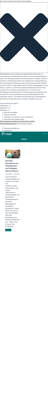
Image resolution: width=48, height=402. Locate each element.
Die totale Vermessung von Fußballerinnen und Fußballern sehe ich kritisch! (11, 166)
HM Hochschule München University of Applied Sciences (22, 99)
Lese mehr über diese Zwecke (14, 119)
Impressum (8, 130)
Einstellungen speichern (8, 124)
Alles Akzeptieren (6, 121)
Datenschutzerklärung (11, 128)
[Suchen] (43, 133)
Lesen (8, 230)
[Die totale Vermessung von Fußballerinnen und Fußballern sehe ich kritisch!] (12, 154)
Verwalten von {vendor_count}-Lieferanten (18, 117)
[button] (24, 37)
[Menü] (46, 133)
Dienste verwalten (10, 115)
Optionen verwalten (10, 112)
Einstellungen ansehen (27, 121)
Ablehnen (15, 121)
